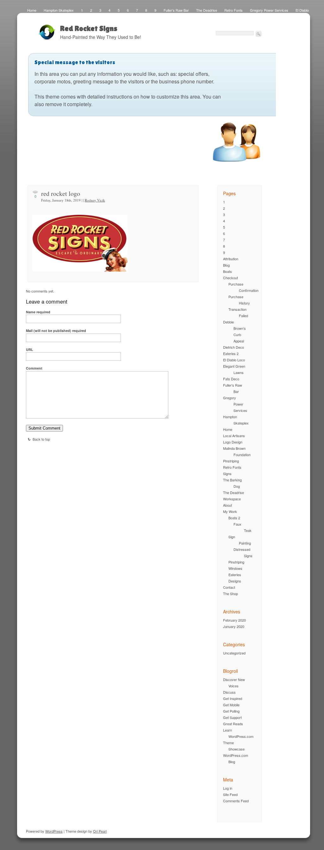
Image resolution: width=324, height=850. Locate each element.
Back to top (41, 439)
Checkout (230, 277)
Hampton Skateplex (59, 10)
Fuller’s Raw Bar (176, 10)
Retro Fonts (233, 10)
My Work (230, 511)
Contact (229, 587)
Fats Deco (231, 378)
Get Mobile (231, 704)
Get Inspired (232, 698)
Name (38, 312)
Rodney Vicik (95, 200)
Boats (227, 271)
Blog (226, 265)
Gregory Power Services (269, 10)
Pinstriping (231, 460)
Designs (234, 580)
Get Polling (231, 711)
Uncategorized (234, 652)
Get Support (232, 717)
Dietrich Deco (233, 347)
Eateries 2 (231, 353)
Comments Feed (236, 800)
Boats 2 (234, 517)
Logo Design (232, 441)
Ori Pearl (100, 831)
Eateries (234, 574)
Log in (227, 788)
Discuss (229, 692)
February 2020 (234, 620)
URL (29, 349)
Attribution (230, 258)
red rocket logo (60, 193)
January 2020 (233, 626)
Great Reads (233, 723)
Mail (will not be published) (56, 330)
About (227, 505)
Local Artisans (234, 435)
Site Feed (230, 794)
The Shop (230, 593)
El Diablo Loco (234, 359)
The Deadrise (206, 10)
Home (31, 10)
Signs (227, 473)
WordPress (54, 831)
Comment (34, 368)
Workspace (232, 498)
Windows (235, 568)
